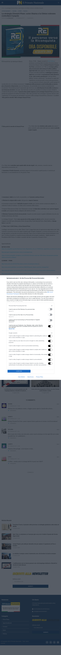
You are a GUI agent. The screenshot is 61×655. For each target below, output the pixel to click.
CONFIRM (19, 371)
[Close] (57, 278)
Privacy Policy (39, 376)
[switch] (50, 309)
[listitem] (30, 306)
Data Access (30, 376)
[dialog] (30, 327)
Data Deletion (21, 376)
